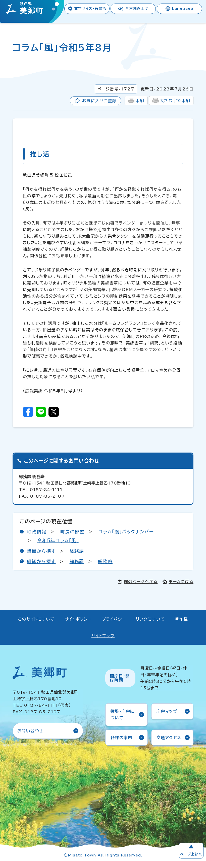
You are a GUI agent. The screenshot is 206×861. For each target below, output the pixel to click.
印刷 (139, 101)
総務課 (77, 551)
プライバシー (114, 619)
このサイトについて (36, 619)
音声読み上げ (136, 8)
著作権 (181, 619)
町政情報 (36, 531)
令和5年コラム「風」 (58, 540)
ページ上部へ (191, 854)
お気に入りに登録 (99, 101)
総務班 (105, 561)
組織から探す (41, 551)
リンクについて (150, 619)
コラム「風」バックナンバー (126, 531)
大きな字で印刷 (175, 101)
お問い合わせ (30, 731)
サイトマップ (103, 636)
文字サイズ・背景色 (90, 8)
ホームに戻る (181, 582)
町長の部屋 (72, 531)
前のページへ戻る (141, 582)
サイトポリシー (78, 619)
